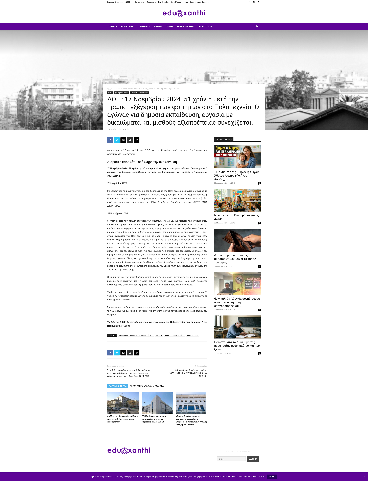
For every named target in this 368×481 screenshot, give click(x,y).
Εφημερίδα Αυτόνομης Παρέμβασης (197, 2)
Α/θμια (144, 26)
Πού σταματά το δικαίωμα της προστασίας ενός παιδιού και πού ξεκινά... (237, 345)
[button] (257, 26)
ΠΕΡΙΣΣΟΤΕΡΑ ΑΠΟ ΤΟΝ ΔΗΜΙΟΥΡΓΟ (147, 386)
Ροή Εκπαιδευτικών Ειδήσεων (169, 2)
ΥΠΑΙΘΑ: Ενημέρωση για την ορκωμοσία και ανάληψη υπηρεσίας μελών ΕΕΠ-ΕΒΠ (154, 419)
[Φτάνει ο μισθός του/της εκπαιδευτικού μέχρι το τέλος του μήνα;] (237, 240)
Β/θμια (158, 26)
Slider (118, 88)
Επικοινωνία (139, 2)
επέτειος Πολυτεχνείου (174, 335)
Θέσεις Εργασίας (185, 26)
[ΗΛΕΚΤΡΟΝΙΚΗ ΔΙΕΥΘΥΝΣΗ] (123, 140)
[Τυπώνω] (130, 140)
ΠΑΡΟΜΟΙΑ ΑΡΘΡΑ (118, 386)
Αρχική (110, 88)
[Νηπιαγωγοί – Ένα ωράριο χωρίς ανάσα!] (237, 200)
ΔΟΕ (151, 335)
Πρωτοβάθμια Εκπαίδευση (139, 93)
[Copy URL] (136, 140)
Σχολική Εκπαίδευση (121, 93)
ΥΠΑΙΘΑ (113, 26)
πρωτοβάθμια (192, 335)
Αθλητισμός (205, 26)
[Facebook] (249, 2)
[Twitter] (117, 140)
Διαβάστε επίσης (224, 139)
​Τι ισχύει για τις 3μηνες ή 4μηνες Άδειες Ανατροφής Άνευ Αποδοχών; (236, 175)
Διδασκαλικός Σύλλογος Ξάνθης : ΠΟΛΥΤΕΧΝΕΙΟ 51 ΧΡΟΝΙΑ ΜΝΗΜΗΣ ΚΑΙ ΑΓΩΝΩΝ (188, 373)
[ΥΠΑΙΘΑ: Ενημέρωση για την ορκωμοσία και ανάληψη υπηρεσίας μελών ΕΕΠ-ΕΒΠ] (157, 403)
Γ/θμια (169, 26)
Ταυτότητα (151, 2)
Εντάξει (272, 476)
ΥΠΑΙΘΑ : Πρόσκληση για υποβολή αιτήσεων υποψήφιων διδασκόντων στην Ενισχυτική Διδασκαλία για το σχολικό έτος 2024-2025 (128, 373)
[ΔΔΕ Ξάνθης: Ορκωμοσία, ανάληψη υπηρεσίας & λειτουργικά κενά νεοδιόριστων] (123, 403)
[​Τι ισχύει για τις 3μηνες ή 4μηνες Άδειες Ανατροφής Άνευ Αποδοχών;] (237, 156)
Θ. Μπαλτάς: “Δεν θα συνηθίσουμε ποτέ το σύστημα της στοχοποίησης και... (237, 302)
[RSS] (258, 2)
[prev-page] (109, 430)
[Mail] (254, 2)
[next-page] (113, 430)
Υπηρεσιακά (127, 26)
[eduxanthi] (184, 13)
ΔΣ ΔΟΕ (159, 335)
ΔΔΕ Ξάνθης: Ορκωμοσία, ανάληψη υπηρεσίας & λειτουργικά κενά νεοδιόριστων (122, 419)
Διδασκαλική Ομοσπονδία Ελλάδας (132, 335)
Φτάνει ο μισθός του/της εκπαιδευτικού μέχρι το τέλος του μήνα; (235, 259)
